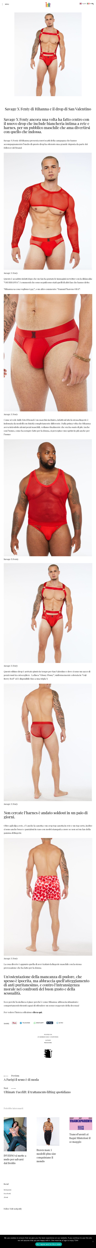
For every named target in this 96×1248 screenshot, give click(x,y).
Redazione (48, 1042)
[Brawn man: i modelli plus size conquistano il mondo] (48, 1131)
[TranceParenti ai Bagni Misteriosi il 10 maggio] (80, 1123)
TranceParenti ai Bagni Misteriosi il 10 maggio (79, 1138)
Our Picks (54, 1037)
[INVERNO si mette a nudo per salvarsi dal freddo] (15, 1134)
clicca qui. (37, 1012)
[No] (93, 1241)
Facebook (7, 1193)
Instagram (7, 1190)
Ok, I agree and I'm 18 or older (48, 1244)
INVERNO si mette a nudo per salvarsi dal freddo (15, 1159)
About (6, 1197)
